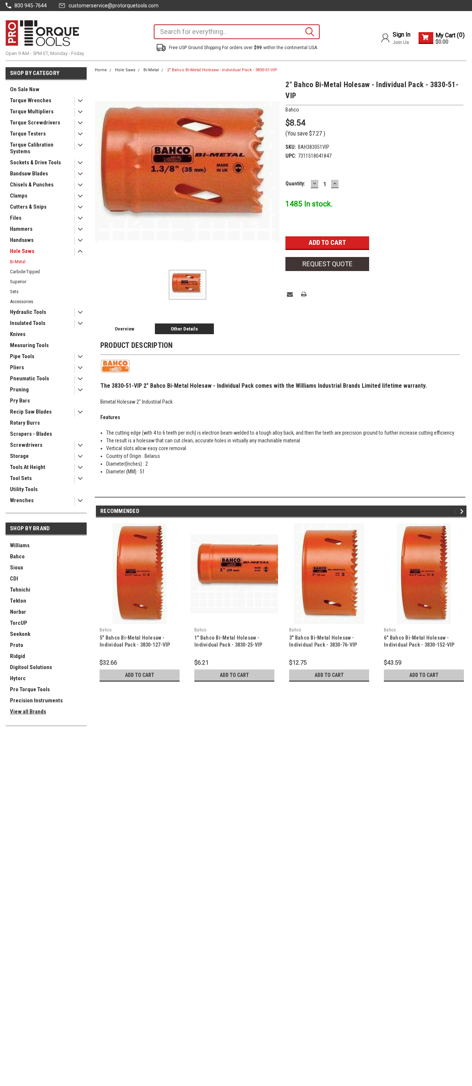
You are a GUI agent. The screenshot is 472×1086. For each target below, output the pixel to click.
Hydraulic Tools (28, 312)
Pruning (19, 389)
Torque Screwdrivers (35, 122)
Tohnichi (20, 589)
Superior (18, 281)
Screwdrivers (26, 445)
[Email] (290, 294)
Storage (19, 456)
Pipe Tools (22, 356)
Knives (17, 334)
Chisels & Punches (31, 184)
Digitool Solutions (31, 667)
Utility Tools (24, 489)
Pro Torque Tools (30, 689)
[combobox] (237, 31)
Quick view (234, 618)
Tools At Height (27, 467)
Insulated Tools (27, 323)
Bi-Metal (17, 261)
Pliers (17, 367)
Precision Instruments (36, 700)
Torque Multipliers (31, 111)
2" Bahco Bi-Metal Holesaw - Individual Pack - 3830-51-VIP (222, 70)
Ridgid (17, 656)
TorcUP (18, 623)
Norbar (18, 612)
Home (101, 70)
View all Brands (28, 711)
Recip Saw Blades (31, 411)
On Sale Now (24, 89)
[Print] (304, 294)
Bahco (17, 556)
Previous (456, 511)
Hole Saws (22, 251)
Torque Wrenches (30, 100)
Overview (124, 329)
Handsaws (22, 240)
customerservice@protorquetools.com (114, 5)
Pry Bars (20, 400)
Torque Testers (28, 133)
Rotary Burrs (25, 422)
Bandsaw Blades (29, 173)
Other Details (184, 329)
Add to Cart (139, 675)
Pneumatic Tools (29, 378)
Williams (20, 545)
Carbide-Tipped (25, 271)
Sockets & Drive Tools (35, 162)
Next (463, 511)
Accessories (21, 301)
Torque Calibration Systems (31, 148)
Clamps (18, 195)
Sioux (16, 567)
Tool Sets (21, 478)
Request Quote (327, 264)
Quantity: (295, 183)
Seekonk (20, 634)
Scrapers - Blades (31, 434)
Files (15, 218)
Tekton (18, 600)
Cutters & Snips (28, 206)
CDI (14, 578)
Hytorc (18, 678)
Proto (16, 645)
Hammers (21, 229)
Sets (14, 291)
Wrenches (22, 500)
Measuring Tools (29, 345)
